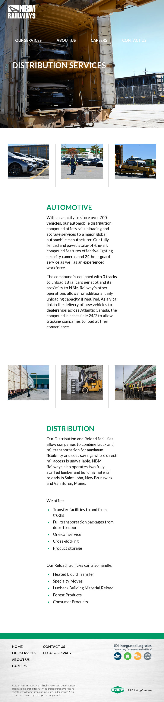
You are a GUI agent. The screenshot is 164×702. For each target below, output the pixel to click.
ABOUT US (21, 659)
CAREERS (19, 666)
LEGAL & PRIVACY (57, 653)
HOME (17, 646)
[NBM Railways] (82, 12)
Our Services (28, 40)
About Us (66, 40)
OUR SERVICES (24, 653)
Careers (99, 40)
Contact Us (134, 40)
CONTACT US (54, 646)
